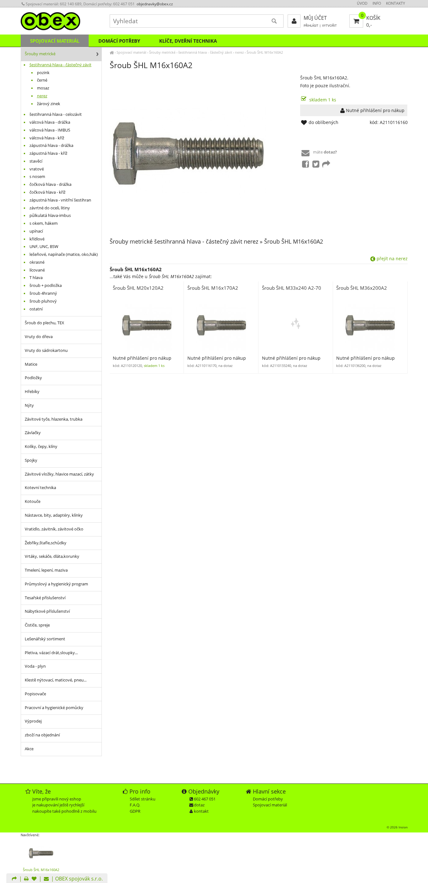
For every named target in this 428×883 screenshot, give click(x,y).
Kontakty (395, 3)
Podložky (33, 377)
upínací (36, 231)
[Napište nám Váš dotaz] (46, 879)
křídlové (36, 239)
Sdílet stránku (142, 799)
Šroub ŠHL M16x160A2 (265, 52)
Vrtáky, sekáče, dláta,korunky (52, 556)
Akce (29, 748)
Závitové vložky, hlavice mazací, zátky (59, 474)
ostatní (36, 309)
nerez (239, 52)
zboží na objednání (42, 735)
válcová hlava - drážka (49, 122)
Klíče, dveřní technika (188, 41)
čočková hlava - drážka (50, 184)
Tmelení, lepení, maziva (46, 570)
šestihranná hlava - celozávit (55, 114)
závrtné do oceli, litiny (49, 208)
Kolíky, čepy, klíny (41, 446)
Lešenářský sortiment (45, 639)
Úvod (362, 3)
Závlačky (33, 432)
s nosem (37, 176)
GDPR (135, 811)
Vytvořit (329, 26)
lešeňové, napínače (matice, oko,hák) (63, 254)
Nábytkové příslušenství (47, 611)
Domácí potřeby (119, 41)
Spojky (31, 460)
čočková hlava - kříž (47, 192)
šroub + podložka (45, 285)
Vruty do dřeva (39, 336)
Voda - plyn (35, 666)
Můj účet (315, 17)
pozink (43, 72)
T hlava (36, 277)
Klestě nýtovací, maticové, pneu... (55, 680)
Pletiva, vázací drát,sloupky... (51, 652)
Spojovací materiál (131, 52)
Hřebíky (32, 391)
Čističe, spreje (37, 625)
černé (42, 80)
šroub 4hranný (43, 293)
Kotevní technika (40, 487)
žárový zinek (48, 103)
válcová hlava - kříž (46, 138)
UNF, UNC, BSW (43, 246)
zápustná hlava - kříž (48, 153)
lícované (37, 270)
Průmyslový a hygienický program (56, 584)
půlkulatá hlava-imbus (50, 215)
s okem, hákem (43, 223)
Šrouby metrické (162, 52)
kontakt (201, 811)
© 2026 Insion (397, 827)
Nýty (29, 405)
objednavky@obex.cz (155, 4)
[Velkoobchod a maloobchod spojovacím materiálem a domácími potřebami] (112, 52)
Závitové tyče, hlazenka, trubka (53, 419)
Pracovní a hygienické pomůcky (54, 707)
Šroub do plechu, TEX (44, 323)
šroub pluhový (43, 301)
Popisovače (35, 694)
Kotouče (32, 501)
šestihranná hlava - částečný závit (205, 52)
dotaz (199, 805)
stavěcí (35, 161)
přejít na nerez (391, 258)
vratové (36, 169)
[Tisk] (26, 879)
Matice (31, 364)
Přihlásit (311, 26)
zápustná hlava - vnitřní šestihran (60, 200)
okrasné (36, 262)
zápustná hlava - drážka (51, 145)
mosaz (43, 88)
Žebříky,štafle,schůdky (45, 543)
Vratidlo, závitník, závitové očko (54, 529)
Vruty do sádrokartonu (46, 350)
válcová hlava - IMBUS (49, 130)
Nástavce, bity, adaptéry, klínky (54, 515)
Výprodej (33, 721)
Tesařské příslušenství (45, 597)
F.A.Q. (135, 805)
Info (377, 3)
